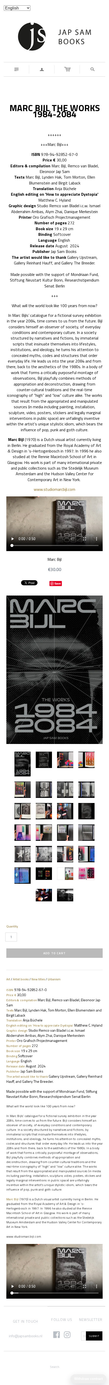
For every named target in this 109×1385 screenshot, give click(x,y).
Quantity (12, 926)
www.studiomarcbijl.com (54, 489)
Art (8, 979)
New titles (38, 979)
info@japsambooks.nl (25, 1336)
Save (58, 583)
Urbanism (54, 979)
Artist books (21, 979)
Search (54, 1366)
